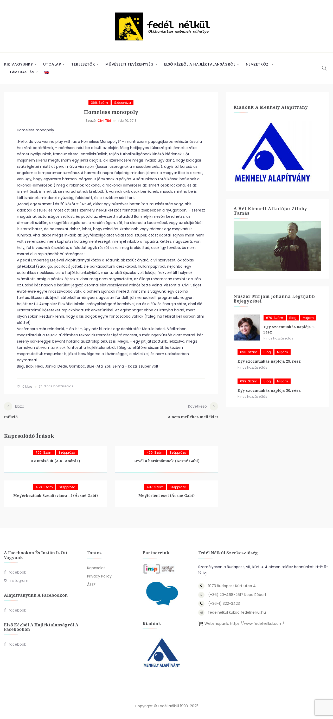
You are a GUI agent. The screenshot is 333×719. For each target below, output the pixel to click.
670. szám (274, 318)
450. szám (44, 487)
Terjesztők (83, 64)
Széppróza (122, 102)
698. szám (248, 352)
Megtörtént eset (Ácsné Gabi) (166, 495)
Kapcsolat (96, 567)
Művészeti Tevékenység (129, 64)
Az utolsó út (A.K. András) (55, 460)
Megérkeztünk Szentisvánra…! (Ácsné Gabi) (55, 495)
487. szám (155, 487)
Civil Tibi (104, 120)
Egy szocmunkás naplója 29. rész (269, 361)
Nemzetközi (258, 64)
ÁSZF (91, 584)
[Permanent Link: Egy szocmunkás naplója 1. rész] (247, 327)
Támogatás (21, 72)
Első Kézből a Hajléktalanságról (199, 64)
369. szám (99, 102)
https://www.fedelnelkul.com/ (257, 623)
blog (293, 318)
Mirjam (308, 318)
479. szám (155, 452)
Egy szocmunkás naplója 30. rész (269, 390)
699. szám (248, 381)
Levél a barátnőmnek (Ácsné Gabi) (166, 460)
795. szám (44, 452)
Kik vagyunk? (18, 64)
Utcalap (52, 64)
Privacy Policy (99, 576)
